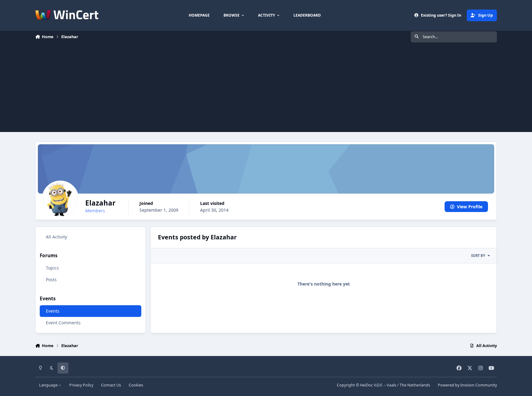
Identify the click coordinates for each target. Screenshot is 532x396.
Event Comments (63, 323)
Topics (52, 268)
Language (48, 385)
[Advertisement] (266, 89)
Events (52, 311)
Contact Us (111, 385)
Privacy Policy (81, 385)
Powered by (467, 385)
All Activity (56, 237)
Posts (51, 280)
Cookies (136, 385)
